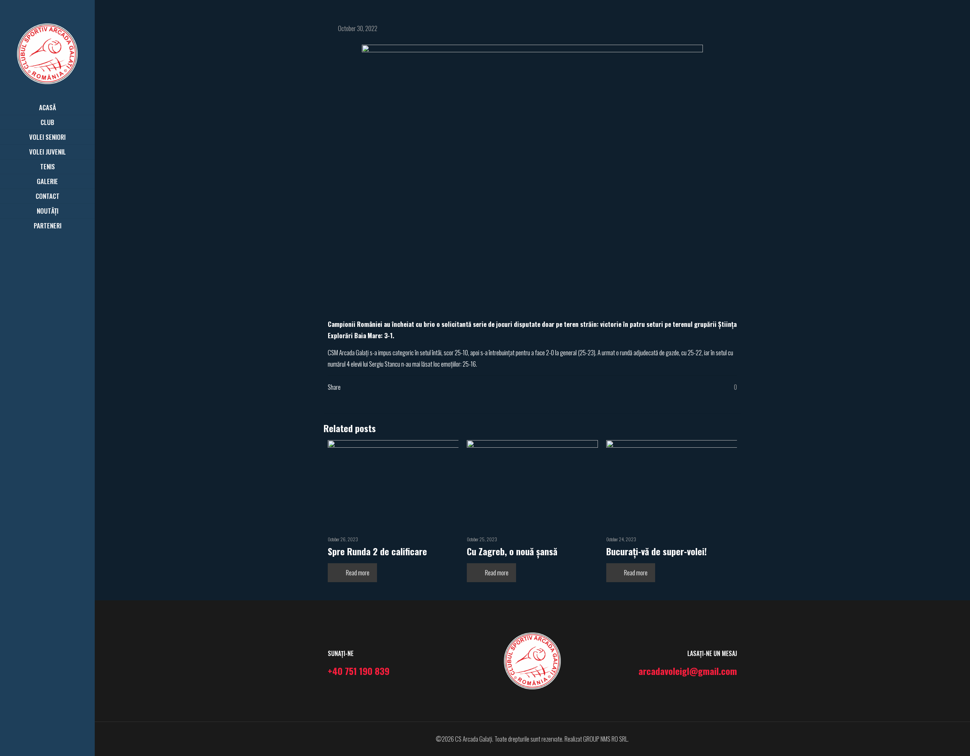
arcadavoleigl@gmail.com (687, 671)
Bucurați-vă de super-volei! (656, 551)
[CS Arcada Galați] (47, 53)
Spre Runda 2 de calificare (377, 551)
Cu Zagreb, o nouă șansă (512, 551)
